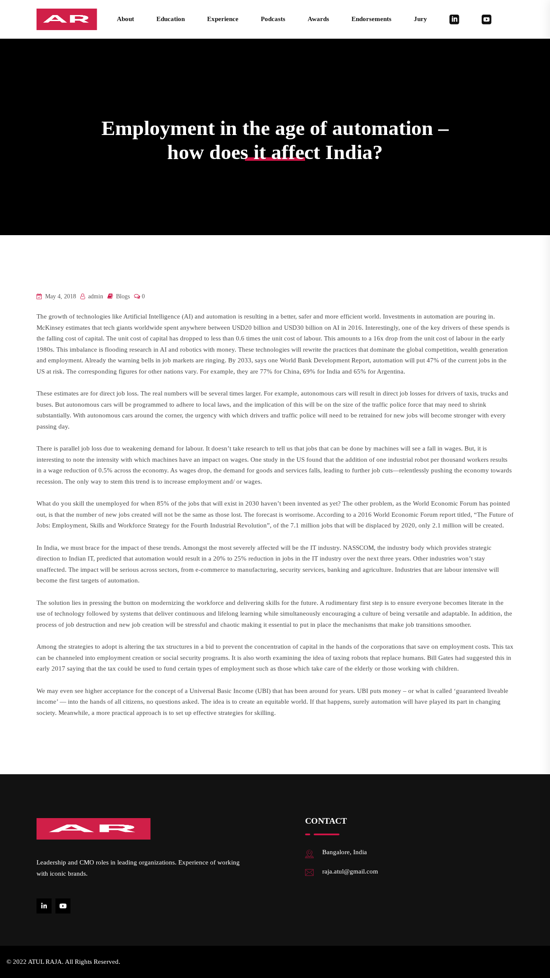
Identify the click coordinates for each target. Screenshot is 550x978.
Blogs (123, 296)
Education (170, 18)
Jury (420, 18)
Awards (318, 18)
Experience (222, 18)
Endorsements (371, 18)
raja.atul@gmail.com (350, 871)
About (125, 18)
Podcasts (273, 18)
